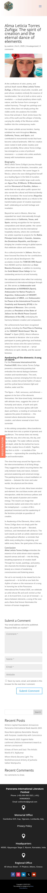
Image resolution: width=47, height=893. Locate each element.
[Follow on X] (29, 874)
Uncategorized (32, 46)
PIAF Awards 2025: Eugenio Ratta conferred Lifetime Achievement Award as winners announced (23, 742)
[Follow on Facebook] (13, 874)
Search (38, 712)
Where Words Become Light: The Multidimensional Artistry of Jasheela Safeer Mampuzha (21, 760)
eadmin (10, 46)
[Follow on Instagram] (18, 874)
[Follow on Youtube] (34, 874)
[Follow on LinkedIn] (23, 874)
